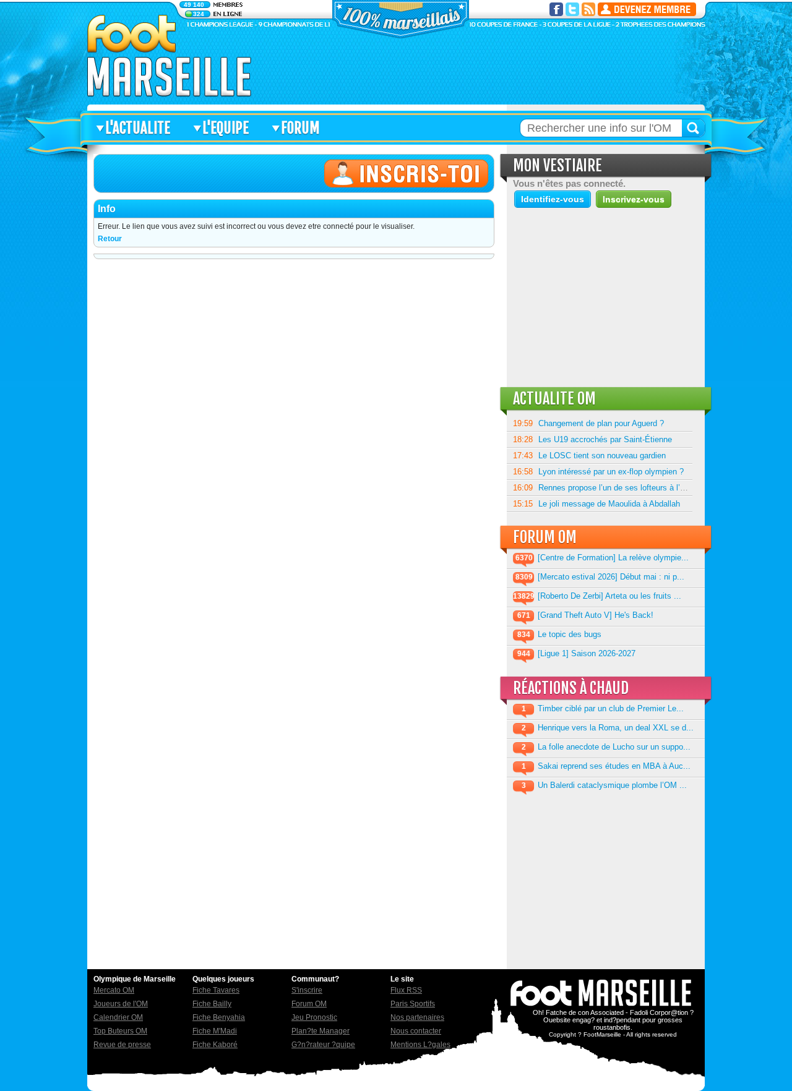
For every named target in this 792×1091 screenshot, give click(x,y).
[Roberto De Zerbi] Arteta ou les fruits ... (609, 596)
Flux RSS (406, 990)
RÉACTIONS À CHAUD (571, 688)
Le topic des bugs (569, 634)
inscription (647, 9)
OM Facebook (556, 9)
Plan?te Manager (320, 1031)
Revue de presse (122, 1044)
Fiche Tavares (215, 990)
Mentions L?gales (420, 1044)
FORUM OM (545, 537)
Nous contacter (415, 1031)
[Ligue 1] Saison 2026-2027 (586, 653)
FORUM (300, 128)
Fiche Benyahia (218, 1017)
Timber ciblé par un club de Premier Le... (611, 708)
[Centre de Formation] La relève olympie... (613, 557)
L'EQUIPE (225, 128)
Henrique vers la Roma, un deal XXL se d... (616, 727)
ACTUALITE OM (554, 398)
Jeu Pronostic (314, 1017)
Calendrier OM (118, 1017)
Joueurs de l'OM (120, 1003)
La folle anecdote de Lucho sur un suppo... (614, 746)
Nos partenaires (417, 1017)
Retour (110, 238)
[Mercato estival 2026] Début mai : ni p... (611, 576)
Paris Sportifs (412, 1003)
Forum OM (309, 1003)
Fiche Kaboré (215, 1044)
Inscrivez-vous (634, 199)
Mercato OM (113, 990)
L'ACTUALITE (137, 128)
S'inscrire (306, 990)
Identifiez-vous (552, 199)
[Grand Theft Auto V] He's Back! (595, 615)
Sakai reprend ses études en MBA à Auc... (614, 766)
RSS (588, 9)
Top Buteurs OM (120, 1031)
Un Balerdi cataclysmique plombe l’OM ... (612, 785)
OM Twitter (572, 9)
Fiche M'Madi (214, 1031)
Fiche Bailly (211, 1003)
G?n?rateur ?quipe (323, 1044)
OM (169, 56)
